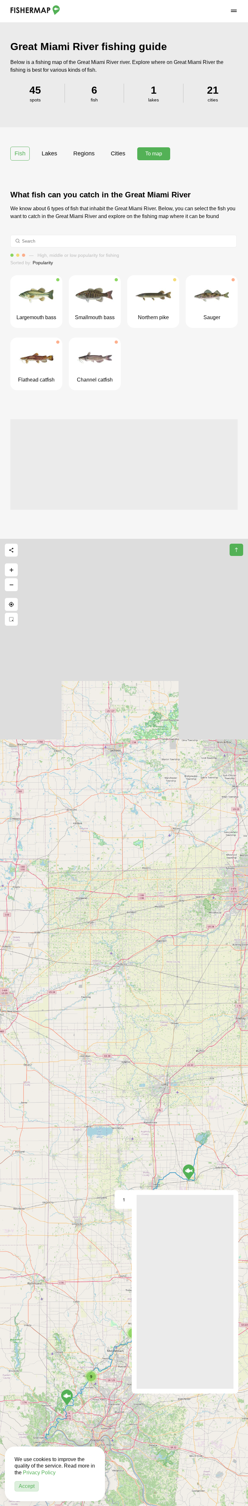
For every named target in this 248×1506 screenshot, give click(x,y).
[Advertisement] (124, 464)
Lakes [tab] (49, 153)
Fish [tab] (20, 153)
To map (153, 153)
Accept (27, 1486)
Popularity (43, 262)
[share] (11, 550)
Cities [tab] (118, 153)
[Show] (189, 1172)
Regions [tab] (84, 153)
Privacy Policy (39, 1472)
